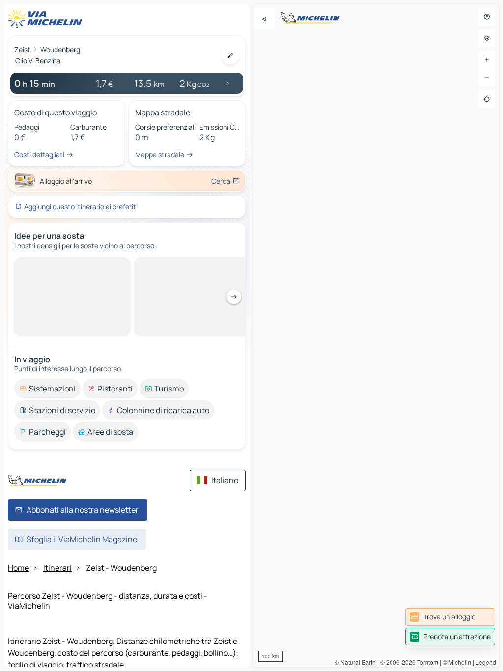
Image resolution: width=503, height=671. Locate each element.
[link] (450, 617)
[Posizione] (486, 99)
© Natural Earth (355, 662)
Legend (485, 662)
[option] (47, 265)
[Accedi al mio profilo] (486, 17)
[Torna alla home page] (47, 18)
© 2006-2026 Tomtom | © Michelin (425, 662)
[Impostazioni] (486, 38)
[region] (376, 335)
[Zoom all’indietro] (486, 77)
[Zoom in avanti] (486, 60)
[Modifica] (230, 55)
